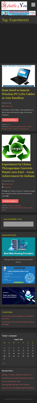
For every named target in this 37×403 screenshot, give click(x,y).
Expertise (18, 126)
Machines (18, 205)
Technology (21, 129)
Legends (30, 208)
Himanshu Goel (8, 106)
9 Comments (7, 187)
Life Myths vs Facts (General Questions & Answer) (17, 378)
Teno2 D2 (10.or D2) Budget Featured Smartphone (18, 388)
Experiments (12, 126)
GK (22, 208)
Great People (11, 205)
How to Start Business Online (11, 381)
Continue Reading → (10, 120)
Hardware (4, 129)
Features (24, 126)
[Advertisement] (18, 43)
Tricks (27, 129)
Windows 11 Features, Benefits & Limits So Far (16, 375)
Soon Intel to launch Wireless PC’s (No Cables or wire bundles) (18, 94)
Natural (4, 210)
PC (11, 129)
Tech (9, 124)
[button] (34, 3)
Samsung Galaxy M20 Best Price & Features (16, 384)
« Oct (3, 363)
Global (29, 126)
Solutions (15, 129)
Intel (9, 129)
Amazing (11, 208)
